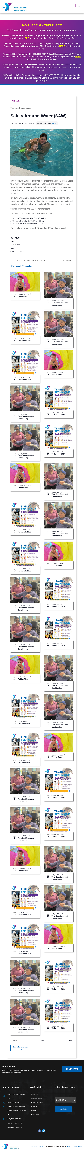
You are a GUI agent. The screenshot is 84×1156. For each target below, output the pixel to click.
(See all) (54, 123)
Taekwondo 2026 (24, 340)
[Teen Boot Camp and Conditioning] (59, 285)
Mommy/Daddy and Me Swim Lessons (30, 260)
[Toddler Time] (25, 281)
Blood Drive (67, 260)
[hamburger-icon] (73, 5)
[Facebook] (39, 1130)
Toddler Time (23, 296)
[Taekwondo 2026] (25, 323)
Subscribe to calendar (20, 1047)
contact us (72, 1069)
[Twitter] (43, 1130)
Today (42, 1040)
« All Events (15, 101)
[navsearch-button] (79, 7)
